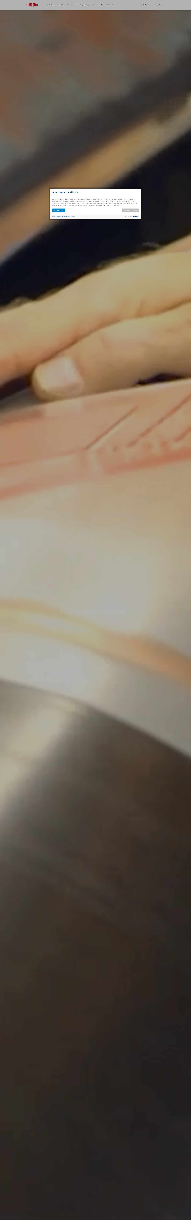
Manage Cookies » (130, 210)
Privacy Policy (56, 216)
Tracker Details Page (68, 216)
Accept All (58, 210)
